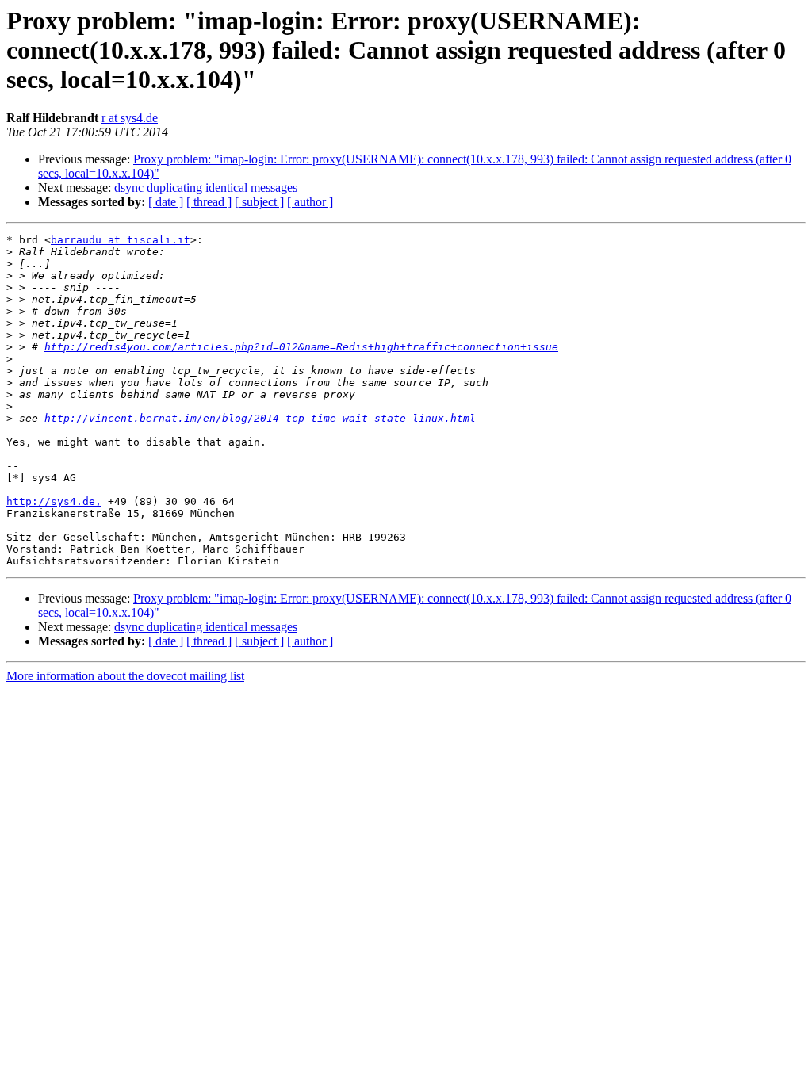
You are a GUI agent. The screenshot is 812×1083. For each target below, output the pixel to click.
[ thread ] (209, 202)
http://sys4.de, (54, 501)
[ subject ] (259, 202)
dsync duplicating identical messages (205, 187)
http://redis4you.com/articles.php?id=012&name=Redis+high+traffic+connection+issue (301, 347)
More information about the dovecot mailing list (125, 676)
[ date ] (165, 202)
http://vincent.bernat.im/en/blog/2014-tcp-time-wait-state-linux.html (260, 418)
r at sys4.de (130, 117)
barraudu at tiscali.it (120, 240)
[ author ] (310, 202)
